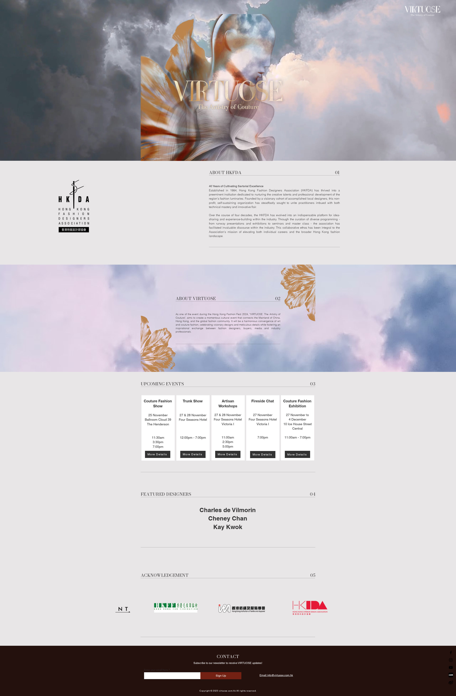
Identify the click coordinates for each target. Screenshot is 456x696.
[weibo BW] (451, 682)
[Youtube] (451, 667)
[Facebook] (451, 652)
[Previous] (19, 318)
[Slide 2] (228, 363)
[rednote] (451, 675)
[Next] (436, 318)
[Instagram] (451, 660)
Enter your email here (156, 670)
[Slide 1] (224, 363)
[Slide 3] (231, 363)
